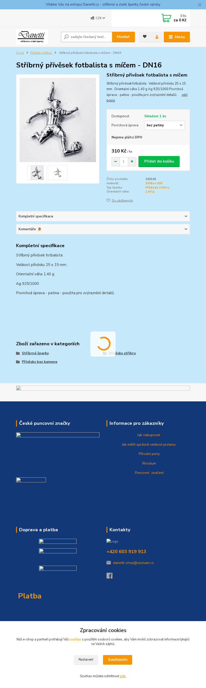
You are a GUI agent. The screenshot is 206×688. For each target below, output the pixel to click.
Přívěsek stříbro (157, 187)
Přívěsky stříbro (41, 53)
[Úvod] (36, 37)
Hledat (123, 36)
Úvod (20, 53)
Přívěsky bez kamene (39, 361)
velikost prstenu (162, 444)
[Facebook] (112, 577)
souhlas (75, 639)
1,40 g (149, 191)
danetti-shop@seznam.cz (133, 562)
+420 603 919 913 (126, 551)
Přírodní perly (149, 453)
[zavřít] (200, 5)
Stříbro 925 (153, 183)
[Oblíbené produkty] (145, 36)
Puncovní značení (148, 472)
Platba (29, 596)
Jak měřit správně (135, 444)
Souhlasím (117, 659)
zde (122, 676)
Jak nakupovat (148, 435)
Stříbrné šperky (35, 353)
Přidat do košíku (159, 161)
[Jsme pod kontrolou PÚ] (31, 487)
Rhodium (148, 463)
